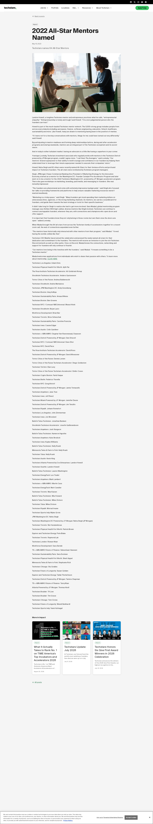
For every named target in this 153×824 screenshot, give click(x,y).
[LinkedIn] (130, 2)
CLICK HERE (52, 259)
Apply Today (142, 8)
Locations (65, 8)
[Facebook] (145, 2)
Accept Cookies (131, 817)
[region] (76, 817)
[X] (134, 2)
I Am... (74, 8)
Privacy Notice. (68, 820)
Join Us (43, 8)
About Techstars (102, 8)
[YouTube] (142, 2)
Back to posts (40, 16)
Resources (86, 8)
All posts (38, 682)
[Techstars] (10, 7)
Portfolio (54, 8)
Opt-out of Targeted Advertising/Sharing (110, 817)
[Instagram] (138, 2)
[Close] (149, 817)
